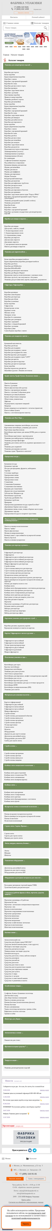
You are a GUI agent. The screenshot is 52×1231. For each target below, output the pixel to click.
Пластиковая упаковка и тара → (16, 657)
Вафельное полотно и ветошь (14, 1011)
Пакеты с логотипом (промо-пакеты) (17, 412)
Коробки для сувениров (12, 319)
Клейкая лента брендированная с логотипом (20, 799)
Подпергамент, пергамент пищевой (16, 403)
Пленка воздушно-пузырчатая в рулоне (18, 814)
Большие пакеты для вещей (14, 606)
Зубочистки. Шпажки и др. (13, 493)
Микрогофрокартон (11, 652)
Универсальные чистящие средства (16, 951)
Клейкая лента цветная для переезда (17, 595)
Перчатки (7, 601)
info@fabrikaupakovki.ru (26, 1193)
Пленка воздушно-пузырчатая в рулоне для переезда (23, 577)
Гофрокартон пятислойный (14, 643)
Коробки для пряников (12, 192)
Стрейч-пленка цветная (12, 722)
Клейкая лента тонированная (14, 794)
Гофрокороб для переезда (13, 552)
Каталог (33, 1159)
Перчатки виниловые (11, 916)
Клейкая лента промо (11, 801)
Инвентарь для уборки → (13, 1019)
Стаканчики (8, 482)
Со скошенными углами (12, 235)
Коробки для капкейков (12, 102)
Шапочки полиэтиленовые (13, 927)
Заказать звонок (23, 12)
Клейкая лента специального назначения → (20, 765)
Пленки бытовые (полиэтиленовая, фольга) (19, 1002)
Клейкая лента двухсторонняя (15, 773)
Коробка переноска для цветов (15, 368)
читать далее (44, 1090)
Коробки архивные (11, 292)
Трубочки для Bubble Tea (13, 498)
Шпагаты (7, 855)
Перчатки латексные (11, 918)
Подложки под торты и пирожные (16, 149)
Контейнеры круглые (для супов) (16, 680)
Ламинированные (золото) (13, 151)
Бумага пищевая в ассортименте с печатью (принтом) (23, 408)
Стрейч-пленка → (11, 746)
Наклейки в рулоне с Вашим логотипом (18, 370)
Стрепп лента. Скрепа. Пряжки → (17, 826)
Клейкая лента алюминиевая (14, 777)
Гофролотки (8, 306)
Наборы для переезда (12, 608)
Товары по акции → (11, 1060)
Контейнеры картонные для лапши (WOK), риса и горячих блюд (25, 433)
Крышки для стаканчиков (13, 489)
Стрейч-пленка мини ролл (13, 718)
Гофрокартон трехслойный (14, 640)
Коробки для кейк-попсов (13, 120)
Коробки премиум (10, 88)
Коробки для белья (11, 345)
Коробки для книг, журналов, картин (17, 625)
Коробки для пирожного (13, 122)
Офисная (7, 401)
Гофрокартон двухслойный (14, 647)
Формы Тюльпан (10, 176)
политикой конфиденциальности (25, 1218)
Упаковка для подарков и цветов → (17, 336)
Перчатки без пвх (10, 902)
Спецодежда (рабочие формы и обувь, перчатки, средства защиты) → (24, 893)
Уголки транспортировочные (14, 645)
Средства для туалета (12, 971)
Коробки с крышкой (11, 321)
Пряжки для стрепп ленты (13, 838)
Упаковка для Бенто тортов (13, 99)
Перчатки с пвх (9, 907)
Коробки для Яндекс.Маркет (14, 273)
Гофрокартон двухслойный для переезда (18, 557)
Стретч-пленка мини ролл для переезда (18, 568)
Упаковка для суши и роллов (14, 671)
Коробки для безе (10, 135)
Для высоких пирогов (12, 240)
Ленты (6, 850)
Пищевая (7, 406)
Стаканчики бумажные (12, 484)
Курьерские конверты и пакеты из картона (19, 628)
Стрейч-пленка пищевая (12, 760)
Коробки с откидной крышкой (15, 324)
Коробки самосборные (12, 294)
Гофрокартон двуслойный (13, 704)
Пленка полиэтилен (11, 818)
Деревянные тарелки (11, 511)
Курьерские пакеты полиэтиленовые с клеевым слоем (23, 275)
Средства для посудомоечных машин (17, 967)
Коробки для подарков (12, 348)
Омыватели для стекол (12, 1040)
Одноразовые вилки (11, 475)
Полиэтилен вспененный (13, 821)
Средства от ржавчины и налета (15, 980)
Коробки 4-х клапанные (12, 317)
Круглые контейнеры (11, 667)
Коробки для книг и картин (13, 599)
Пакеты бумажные (11, 383)
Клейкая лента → (11, 785)
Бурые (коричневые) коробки (14, 77)
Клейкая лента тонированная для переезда (19, 592)
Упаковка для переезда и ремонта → (17, 545)
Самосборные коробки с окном (15, 331)
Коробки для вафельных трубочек (16, 183)
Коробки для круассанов (13, 185)
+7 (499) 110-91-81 (28, 1174)
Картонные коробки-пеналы (14, 430)
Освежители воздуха (11, 953)
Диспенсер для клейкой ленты (14, 736)
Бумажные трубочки (11, 500)
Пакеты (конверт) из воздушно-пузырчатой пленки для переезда (23, 580)
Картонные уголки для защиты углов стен (19, 597)
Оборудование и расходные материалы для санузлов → (23, 878)
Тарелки (7, 470)
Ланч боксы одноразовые (13, 673)
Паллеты (7, 729)
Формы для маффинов (12, 172)
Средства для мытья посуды (14, 949)
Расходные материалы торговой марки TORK (20, 885)
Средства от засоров (11, 976)
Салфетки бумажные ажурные (15, 160)
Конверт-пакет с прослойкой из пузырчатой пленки (22, 535)
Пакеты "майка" (10, 528)
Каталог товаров (41, 23)
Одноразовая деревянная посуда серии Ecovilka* (21, 504)
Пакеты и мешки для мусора (14, 1000)
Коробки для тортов (11, 72)
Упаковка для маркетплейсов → (16, 252)
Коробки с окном (10, 79)
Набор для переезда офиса (13, 613)
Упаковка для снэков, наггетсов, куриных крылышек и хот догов (24, 443)
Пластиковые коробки (12, 95)
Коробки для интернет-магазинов (16, 270)
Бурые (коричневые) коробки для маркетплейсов (21, 261)
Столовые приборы (11, 473)
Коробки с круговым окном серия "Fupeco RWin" (21, 194)
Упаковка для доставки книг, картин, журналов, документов (25, 279)
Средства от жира (10, 974)
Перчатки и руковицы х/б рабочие (16, 900)
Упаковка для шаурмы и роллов (15, 449)
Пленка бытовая (10, 1004)
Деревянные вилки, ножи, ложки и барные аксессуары (23, 509)
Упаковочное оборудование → (15, 860)
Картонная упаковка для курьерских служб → (21, 618)
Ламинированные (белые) (13, 156)
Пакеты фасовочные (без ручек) (15, 388)
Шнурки (7, 853)
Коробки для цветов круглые (14, 361)
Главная (6, 55)
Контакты (14, 17)
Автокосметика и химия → (14, 1033)
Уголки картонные (10, 725)
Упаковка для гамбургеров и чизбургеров (19, 438)
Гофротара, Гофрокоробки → (15, 285)
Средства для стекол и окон (14, 965)
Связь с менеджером (36, 1179)
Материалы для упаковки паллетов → (18, 695)
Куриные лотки (9, 310)
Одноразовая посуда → (12, 456)
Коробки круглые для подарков (15, 355)
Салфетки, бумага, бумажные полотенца (18, 993)
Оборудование (9, 731)
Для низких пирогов (11, 242)
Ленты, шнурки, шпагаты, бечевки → (18, 843)
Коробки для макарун (12, 117)
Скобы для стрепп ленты (13, 740)
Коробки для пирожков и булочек (16, 190)
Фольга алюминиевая (11, 1007)
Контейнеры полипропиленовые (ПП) (17, 687)
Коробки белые (9, 205)
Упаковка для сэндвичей (12, 446)
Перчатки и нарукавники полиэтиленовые (19, 911)
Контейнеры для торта (12, 664)
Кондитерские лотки (11, 308)
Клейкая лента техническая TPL (15, 775)
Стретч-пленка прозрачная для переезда (18, 570)
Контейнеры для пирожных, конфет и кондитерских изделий (25, 676)
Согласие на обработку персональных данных (26, 1202)
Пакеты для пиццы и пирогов (14, 246)
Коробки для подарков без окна (15, 352)
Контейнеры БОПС (11, 685)
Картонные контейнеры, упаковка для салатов (20, 427)
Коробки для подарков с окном (15, 350)
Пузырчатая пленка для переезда (16, 575)
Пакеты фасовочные (11, 531)
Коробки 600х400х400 (12, 268)
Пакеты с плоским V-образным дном (17, 392)
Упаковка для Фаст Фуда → (14, 418)
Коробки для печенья (11, 187)
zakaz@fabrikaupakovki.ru (28, 1191)
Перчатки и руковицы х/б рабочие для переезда (21, 604)
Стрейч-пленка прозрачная (13, 720)
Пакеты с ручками (10, 385)
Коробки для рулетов (11, 147)
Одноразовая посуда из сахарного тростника (20, 513)
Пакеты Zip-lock (10, 537)
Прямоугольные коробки (13, 97)
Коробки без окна (10, 83)
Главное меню (12, 23)
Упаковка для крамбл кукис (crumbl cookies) (19, 200)
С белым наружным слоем (13, 231)
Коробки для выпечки (12, 181)
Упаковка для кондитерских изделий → (18, 65)
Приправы (8, 502)
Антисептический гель (12, 940)
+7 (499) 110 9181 (21, 7)
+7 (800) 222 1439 (21, 9)
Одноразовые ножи (11, 480)
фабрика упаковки (26, 3)
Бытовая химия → (11, 932)
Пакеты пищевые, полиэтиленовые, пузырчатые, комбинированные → (21, 519)
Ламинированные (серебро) (14, 154)
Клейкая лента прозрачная (13, 792)
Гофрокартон (9, 555)
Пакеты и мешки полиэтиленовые (16, 526)
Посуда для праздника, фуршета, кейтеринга (20, 468)
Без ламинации (9, 158)
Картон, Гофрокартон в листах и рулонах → (20, 633)
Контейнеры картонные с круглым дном (18, 436)
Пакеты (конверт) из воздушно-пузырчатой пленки (22, 816)
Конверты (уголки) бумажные (14, 394)
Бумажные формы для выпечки (15, 165)
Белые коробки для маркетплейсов (16, 259)
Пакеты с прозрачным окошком (15, 390)
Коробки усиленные (11, 301)
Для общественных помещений (15, 998)
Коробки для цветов (11, 359)
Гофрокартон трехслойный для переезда (18, 559)
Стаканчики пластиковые (13, 486)
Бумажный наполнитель (12, 343)
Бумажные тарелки (11, 466)
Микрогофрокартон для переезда (16, 564)
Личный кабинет (38, 17)
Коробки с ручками (11, 92)
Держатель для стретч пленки (14, 870)
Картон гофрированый (12, 702)
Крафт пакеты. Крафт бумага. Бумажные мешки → (22, 376)
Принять (26, 1224)
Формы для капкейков (12, 167)
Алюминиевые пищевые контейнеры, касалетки (21, 425)
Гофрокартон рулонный (12, 649)
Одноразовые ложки (11, 477)
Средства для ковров (11, 958)
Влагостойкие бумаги (12, 410)
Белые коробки (9, 74)
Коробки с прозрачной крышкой (15, 81)
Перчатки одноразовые (12, 913)
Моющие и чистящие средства (15, 946)
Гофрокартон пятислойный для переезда (18, 561)
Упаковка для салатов (11, 689)
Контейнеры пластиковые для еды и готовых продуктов (24, 683)
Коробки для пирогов (12, 237)
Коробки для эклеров (11, 142)
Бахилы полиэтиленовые (13, 909)
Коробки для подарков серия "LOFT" (17, 357)
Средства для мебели (11, 960)
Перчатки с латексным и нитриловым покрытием (21, 904)
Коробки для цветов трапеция (14, 364)
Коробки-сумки (9, 328)
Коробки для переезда (12, 297)
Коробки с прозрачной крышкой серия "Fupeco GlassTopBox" (21, 197)
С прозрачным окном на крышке (15, 244)
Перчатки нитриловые (12, 920)
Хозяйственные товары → (14, 986)
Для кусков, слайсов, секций (14, 228)
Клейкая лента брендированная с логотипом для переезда (24, 588)
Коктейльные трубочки (12, 495)
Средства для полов (11, 962)
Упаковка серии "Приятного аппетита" (18, 451)
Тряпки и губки (9, 1013)
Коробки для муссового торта (15, 86)
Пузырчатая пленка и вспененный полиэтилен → (22, 807)
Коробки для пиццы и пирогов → (16, 219)
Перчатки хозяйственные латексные (17, 922)
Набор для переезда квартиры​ (15, 611)
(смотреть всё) (18, 1081)
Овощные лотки (10, 315)
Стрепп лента (9, 727)
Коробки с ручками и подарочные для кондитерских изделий (23, 212)
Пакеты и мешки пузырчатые (14, 540)
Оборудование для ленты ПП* (15, 738)
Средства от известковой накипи (16, 978)
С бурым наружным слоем (13, 233)
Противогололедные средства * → (16, 1046)
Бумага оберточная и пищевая (15, 397)
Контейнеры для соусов (12, 678)
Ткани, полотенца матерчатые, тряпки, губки (20, 1009)
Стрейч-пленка (9, 566)
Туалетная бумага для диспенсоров (16, 887)
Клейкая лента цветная (12, 797)
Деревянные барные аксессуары (15, 507)
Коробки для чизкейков (12, 140)
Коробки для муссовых (12, 138)
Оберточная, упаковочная (13, 399)
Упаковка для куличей (12, 203)
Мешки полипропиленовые (14, 533)
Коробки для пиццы (11, 226)
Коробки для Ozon (10, 264)
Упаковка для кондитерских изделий (17, 1068)
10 (45, 46)
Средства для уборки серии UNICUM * (18, 942)
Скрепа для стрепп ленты (13, 836)
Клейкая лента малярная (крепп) (15, 779)
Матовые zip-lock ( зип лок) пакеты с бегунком (20, 277)
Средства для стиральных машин (16, 969)
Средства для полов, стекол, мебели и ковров (20, 956)
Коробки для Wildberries (13, 266)
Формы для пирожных (12, 174)
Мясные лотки (9, 312)
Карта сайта (26, 1200)
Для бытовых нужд (11, 995)
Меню (7, 1159)
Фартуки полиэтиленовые (13, 925)
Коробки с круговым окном (14, 90)
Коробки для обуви (11, 299)
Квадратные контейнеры (13, 669)
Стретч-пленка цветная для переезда (17, 573)
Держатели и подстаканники (14, 491)
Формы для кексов (10, 169)
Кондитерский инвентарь (13, 178)
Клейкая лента (9, 586)
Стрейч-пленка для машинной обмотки (18, 716)
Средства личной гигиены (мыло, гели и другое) (21, 944)
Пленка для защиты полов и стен (15, 583)
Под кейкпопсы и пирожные (14, 163)
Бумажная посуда (10, 464)
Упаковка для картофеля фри (14, 440)
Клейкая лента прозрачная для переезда (18, 590)
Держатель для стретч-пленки (14, 734)
